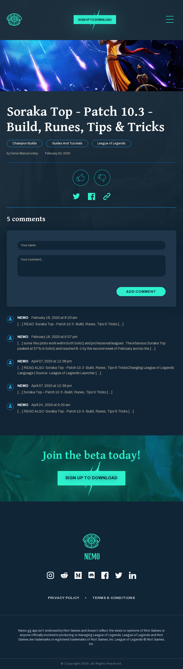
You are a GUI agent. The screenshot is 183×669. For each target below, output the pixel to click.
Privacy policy (63, 598)
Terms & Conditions (113, 598)
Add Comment (141, 291)
